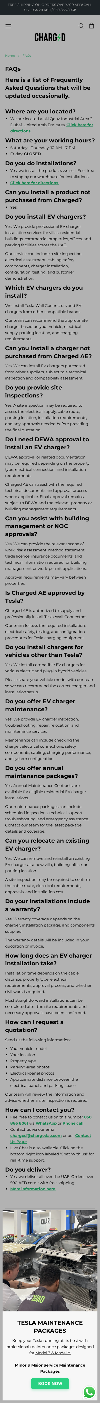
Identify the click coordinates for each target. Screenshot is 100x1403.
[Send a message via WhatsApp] (89, 1392)
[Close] (91, 1216)
